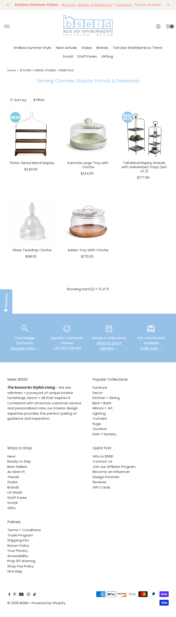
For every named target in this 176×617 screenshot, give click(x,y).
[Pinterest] (14, 594)
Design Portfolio (106, 477)
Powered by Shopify (48, 602)
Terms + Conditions (24, 530)
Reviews (99, 482)
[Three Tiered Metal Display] (32, 134)
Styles (87, 47)
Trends (13, 477)
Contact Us (102, 461)
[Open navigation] (7, 26)
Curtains (100, 418)
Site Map (14, 571)
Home (11, 70)
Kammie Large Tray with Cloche (88, 164)
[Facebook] (9, 594)
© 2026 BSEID (17, 602)
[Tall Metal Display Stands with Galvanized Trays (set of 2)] (144, 134)
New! (11, 456)
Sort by (20, 100)
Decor (98, 392)
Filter (40, 99)
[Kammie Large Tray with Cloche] (88, 134)
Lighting (99, 413)
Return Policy (18, 545)
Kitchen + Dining (106, 397)
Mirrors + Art (103, 408)
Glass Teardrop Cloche (32, 250)
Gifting (107, 56)
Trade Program (20, 535)
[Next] (168, 5)
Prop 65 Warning (21, 560)
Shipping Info (18, 540)
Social (68, 56)
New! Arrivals (66, 47)
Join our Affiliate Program (114, 466)
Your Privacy (17, 550)
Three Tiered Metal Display (31, 162)
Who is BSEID (103, 456)
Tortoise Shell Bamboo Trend (137, 47)
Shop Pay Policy (20, 566)
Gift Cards (101, 487)
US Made (14, 492)
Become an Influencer (111, 471)
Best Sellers (17, 466)
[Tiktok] (34, 594)
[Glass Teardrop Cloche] (32, 221)
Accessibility (17, 555)
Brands (102, 47)
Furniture (100, 387)
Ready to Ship (19, 461)
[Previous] (8, 5)
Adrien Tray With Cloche (88, 250)
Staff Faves (87, 56)
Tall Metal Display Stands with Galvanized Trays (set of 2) (144, 166)
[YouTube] (21, 594)
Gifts (11, 507)
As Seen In (16, 471)
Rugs (97, 423)
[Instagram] (28, 594)
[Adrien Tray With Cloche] (88, 221)
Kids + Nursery (104, 434)
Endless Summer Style (32, 47)
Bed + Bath (102, 403)
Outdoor (100, 428)
